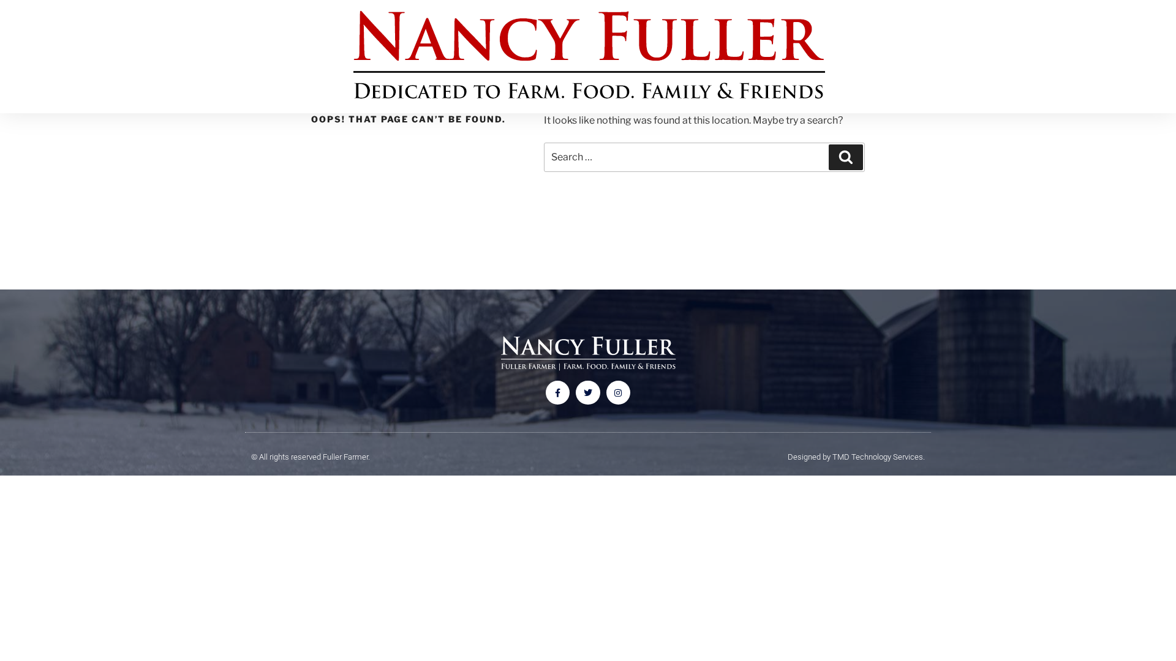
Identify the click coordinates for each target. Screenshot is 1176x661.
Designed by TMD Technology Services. (856, 456)
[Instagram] (618, 393)
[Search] (846, 157)
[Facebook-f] (558, 393)
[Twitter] (588, 393)
